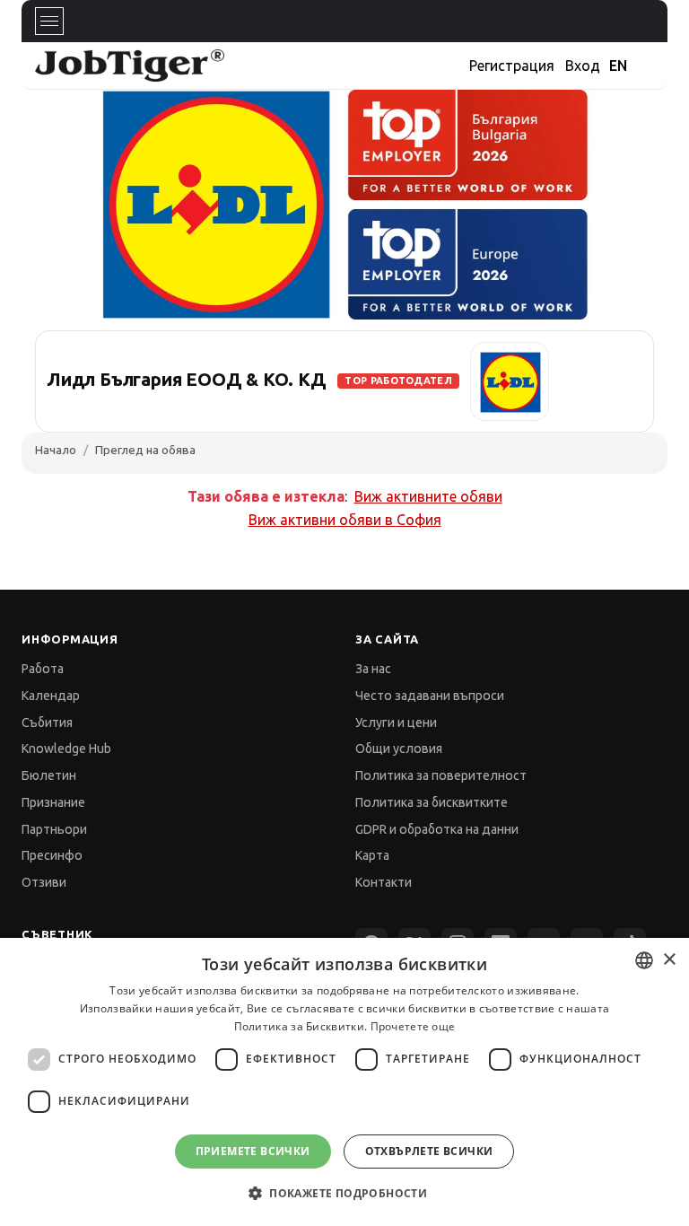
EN (618, 65)
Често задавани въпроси (429, 695)
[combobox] (644, 960)
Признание (53, 802)
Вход (582, 65)
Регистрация (511, 65)
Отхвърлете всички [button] (429, 1151)
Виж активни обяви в (345, 520)
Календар (51, 695)
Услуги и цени (396, 722)
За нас (373, 668)
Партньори (54, 829)
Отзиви (44, 882)
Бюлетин (49, 775)
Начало (55, 449)
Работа (43, 668)
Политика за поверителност (441, 775)
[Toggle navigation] (49, 21)
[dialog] (344, 1082)
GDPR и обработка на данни (437, 829)
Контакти (383, 882)
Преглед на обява (145, 449)
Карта (372, 855)
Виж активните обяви (428, 496)
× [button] (669, 960)
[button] (344, 1193)
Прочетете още (413, 1026)
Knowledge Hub (66, 748)
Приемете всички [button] (253, 1151)
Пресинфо (52, 855)
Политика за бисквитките (431, 802)
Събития (47, 722)
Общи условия (398, 748)
